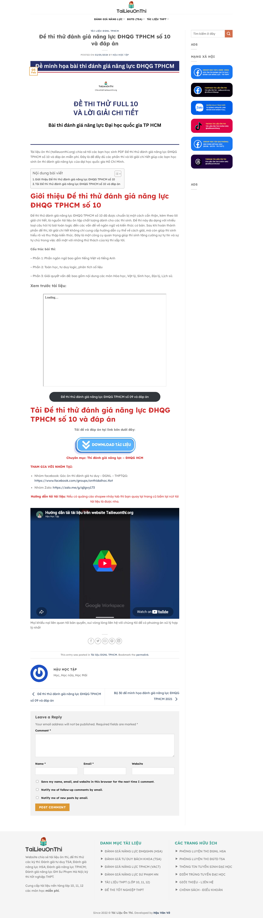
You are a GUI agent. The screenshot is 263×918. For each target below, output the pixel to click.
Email (89, 763)
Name (40, 763)
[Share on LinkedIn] (119, 641)
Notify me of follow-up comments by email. (72, 790)
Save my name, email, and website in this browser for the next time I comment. (97, 781)
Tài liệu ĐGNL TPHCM (105, 31)
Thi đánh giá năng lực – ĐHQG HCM (115, 458)
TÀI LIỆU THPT (156, 19)
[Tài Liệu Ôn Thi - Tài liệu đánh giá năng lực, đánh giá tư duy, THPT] (132, 7)
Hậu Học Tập (121, 54)
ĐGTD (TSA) (134, 19)
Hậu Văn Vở (161, 913)
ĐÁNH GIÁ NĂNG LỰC (108, 19)
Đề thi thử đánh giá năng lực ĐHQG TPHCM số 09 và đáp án (105, 397)
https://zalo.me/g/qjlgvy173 (74, 487)
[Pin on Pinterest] (112, 641)
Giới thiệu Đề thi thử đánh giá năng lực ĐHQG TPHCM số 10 (75, 179)
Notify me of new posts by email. (64, 798)
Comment (43, 730)
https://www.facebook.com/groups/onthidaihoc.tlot (73, 480)
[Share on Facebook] (91, 641)
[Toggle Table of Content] (116, 173)
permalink (142, 654)
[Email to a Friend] (105, 641)
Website (137, 763)
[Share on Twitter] (98, 641)
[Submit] (229, 33)
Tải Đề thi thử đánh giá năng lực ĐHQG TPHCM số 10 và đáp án (77, 184)
